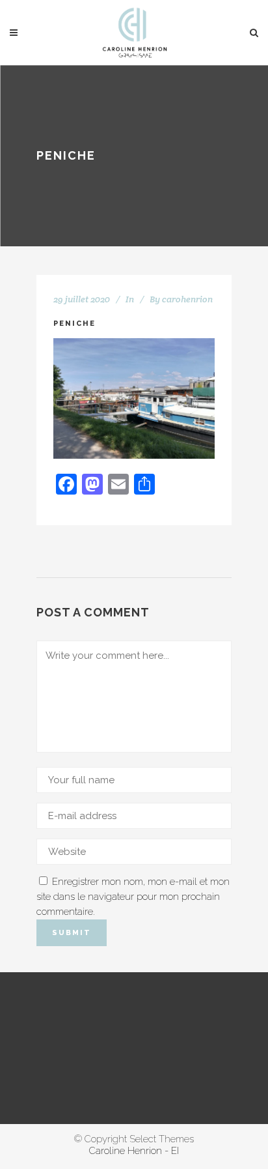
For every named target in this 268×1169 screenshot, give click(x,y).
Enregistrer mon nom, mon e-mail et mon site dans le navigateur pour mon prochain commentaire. (133, 896)
